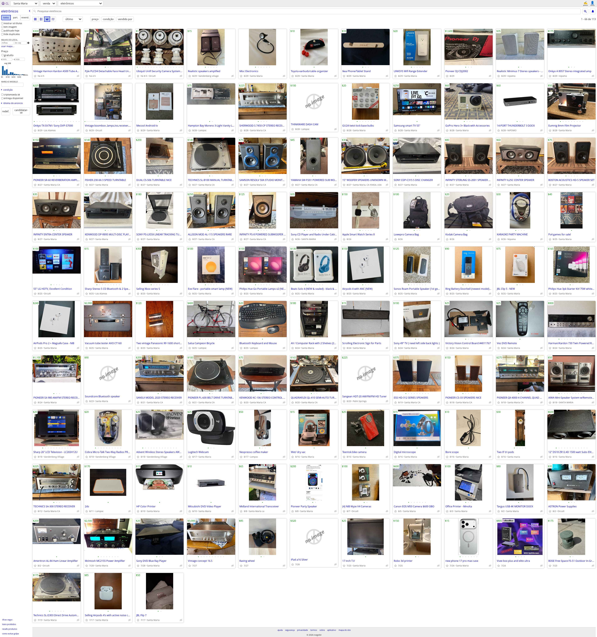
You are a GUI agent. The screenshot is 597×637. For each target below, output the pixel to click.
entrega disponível (13, 98)
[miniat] (41, 19)
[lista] (35, 19)
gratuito (9, 55)
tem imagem (10, 26)
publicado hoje (11, 30)
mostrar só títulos (13, 23)
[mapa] (53, 19)
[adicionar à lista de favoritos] (35, 76)
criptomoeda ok (12, 94)
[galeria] (47, 19)
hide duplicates (12, 34)
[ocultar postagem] (78, 76)
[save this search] (593, 11)
